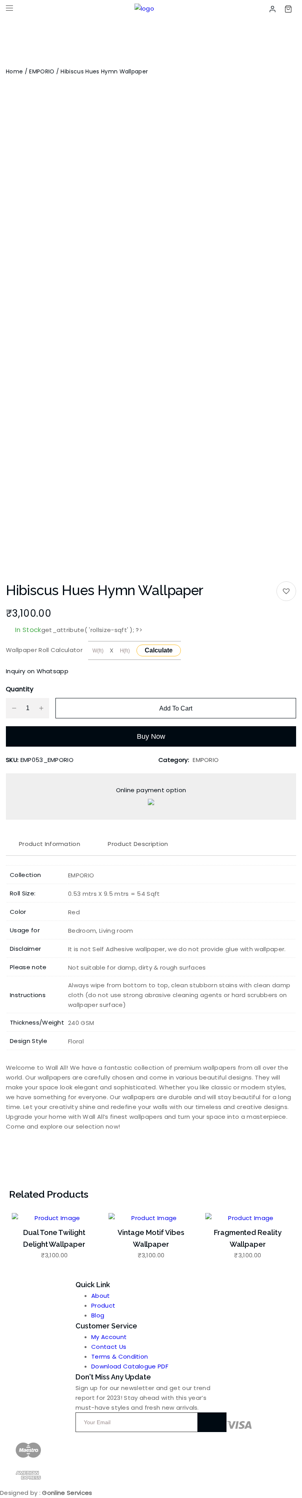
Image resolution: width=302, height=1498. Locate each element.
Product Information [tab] (49, 844)
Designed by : (46, 1493)
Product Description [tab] (138, 844)
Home (14, 71)
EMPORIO (41, 71)
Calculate (159, 650)
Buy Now (151, 736)
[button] (286, 591)
